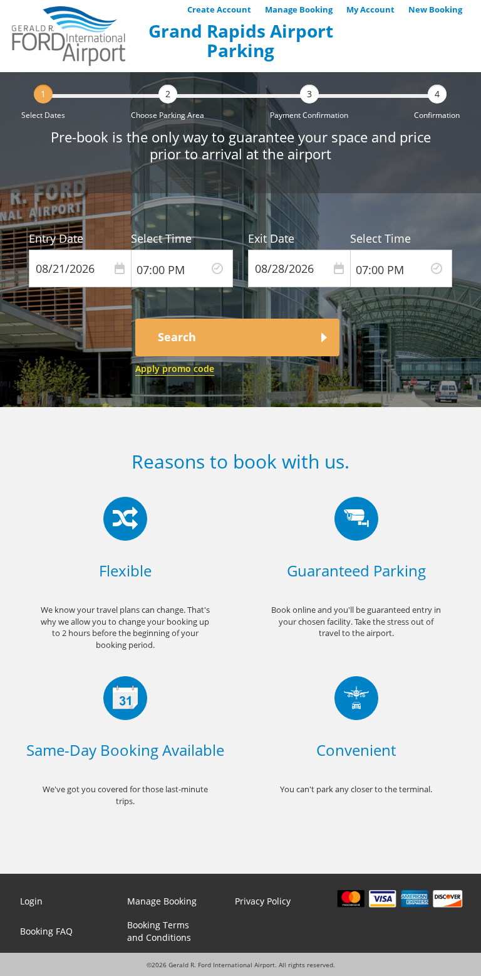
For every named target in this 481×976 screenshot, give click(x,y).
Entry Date (56, 238)
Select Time (161, 238)
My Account (370, 9)
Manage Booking (299, 9)
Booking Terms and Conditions (159, 931)
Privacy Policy (263, 901)
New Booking (435, 9)
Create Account (219, 9)
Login (31, 901)
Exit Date (271, 238)
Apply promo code (174, 368)
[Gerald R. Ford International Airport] (68, 36)
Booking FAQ (46, 931)
